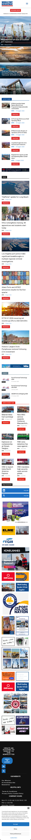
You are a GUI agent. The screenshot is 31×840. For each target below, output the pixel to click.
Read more (15, 114)
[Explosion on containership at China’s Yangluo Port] (8, 437)
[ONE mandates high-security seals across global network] (23, 462)
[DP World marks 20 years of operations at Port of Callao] (6, 133)
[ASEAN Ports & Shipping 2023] (6, 396)
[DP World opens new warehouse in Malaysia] (15, 86)
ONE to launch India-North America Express (7, 470)
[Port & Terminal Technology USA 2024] (6, 388)
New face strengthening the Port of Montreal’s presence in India (15, 41)
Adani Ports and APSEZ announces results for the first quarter (14, 289)
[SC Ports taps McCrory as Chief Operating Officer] (6, 121)
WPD (2, 44)
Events (3, 382)
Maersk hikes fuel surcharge (15, 13)
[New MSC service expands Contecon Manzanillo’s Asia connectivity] (23, 409)
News (2, 37)
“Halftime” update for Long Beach (15, 197)
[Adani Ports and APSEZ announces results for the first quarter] (15, 278)
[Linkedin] (4, 766)
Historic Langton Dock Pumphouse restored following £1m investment (14, 349)
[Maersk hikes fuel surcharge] (8, 409)
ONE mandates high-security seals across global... (23, 470)
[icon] (4, 491)
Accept (15, 824)
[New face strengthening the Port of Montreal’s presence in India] (15, 31)
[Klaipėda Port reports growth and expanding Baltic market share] (6, 157)
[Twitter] (4, 771)
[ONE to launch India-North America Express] (8, 462)
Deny (15, 829)
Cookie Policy (13, 837)
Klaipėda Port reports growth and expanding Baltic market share (19, 156)
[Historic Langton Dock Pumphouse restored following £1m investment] (15, 337)
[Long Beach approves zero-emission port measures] (6, 145)
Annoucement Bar (6, 411)
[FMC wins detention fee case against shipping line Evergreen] (23, 437)
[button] (28, 808)
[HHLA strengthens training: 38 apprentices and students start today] (15, 213)
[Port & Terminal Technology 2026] (6, 380)
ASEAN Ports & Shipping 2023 (19, 393)
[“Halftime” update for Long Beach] (15, 188)
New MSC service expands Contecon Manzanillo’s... (23, 419)
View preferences (15, 834)
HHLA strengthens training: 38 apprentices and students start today (14, 225)
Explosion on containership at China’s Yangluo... (7, 445)
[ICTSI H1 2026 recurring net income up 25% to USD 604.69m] (15, 309)
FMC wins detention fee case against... (23, 444)
